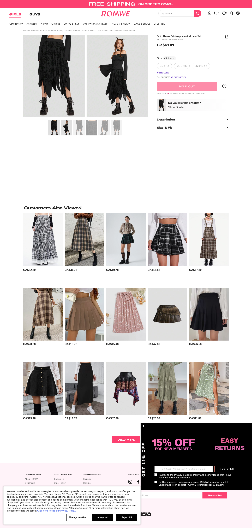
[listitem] (43, 249)
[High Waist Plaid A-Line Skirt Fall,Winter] (43, 314)
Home (26, 31)
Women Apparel (38, 31)
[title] (126, 207)
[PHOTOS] (85, 76)
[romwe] (115, 13)
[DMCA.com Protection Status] (145, 514)
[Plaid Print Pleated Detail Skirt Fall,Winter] (84, 239)
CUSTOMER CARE (63, 474)
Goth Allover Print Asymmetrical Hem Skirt (179, 36)
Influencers (30, 483)
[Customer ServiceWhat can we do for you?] (232, 13)
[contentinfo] (29, 270)
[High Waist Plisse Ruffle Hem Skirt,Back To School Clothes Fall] (167, 388)
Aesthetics (32, 23)
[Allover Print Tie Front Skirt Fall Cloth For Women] (126, 314)
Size (164, 58)
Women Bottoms (72, 31)
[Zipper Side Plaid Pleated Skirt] (167, 239)
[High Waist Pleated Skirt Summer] (209, 314)
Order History (60, 483)
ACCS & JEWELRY (121, 23)
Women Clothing (55, 31)
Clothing (55, 23)
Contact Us (59, 479)
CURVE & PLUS (72, 23)
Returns (87, 483)
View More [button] (126, 439)
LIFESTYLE (159, 23)
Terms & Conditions (179, 477)
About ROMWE (32, 479)
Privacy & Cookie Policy (187, 474)
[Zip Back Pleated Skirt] (84, 314)
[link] (126, 4)
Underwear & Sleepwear (95, 23)
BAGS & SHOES (142, 23)
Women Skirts (88, 31)
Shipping (87, 479)
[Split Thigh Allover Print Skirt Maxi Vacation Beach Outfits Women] (209, 388)
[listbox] (209, 13)
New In (44, 23)
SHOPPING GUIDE (92, 474)
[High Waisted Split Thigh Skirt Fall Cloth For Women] (84, 388)
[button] (224, 86)
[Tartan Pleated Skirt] (126, 239)
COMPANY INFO (33, 474)
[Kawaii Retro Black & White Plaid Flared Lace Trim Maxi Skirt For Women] (43, 239)
